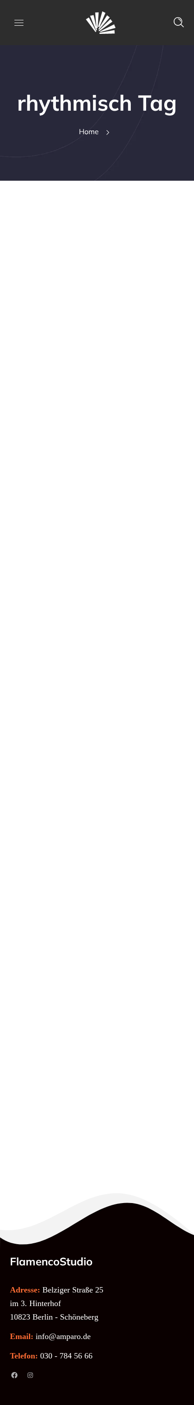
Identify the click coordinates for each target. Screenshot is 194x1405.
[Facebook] (14, 1375)
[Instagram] (30, 1375)
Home (89, 131)
